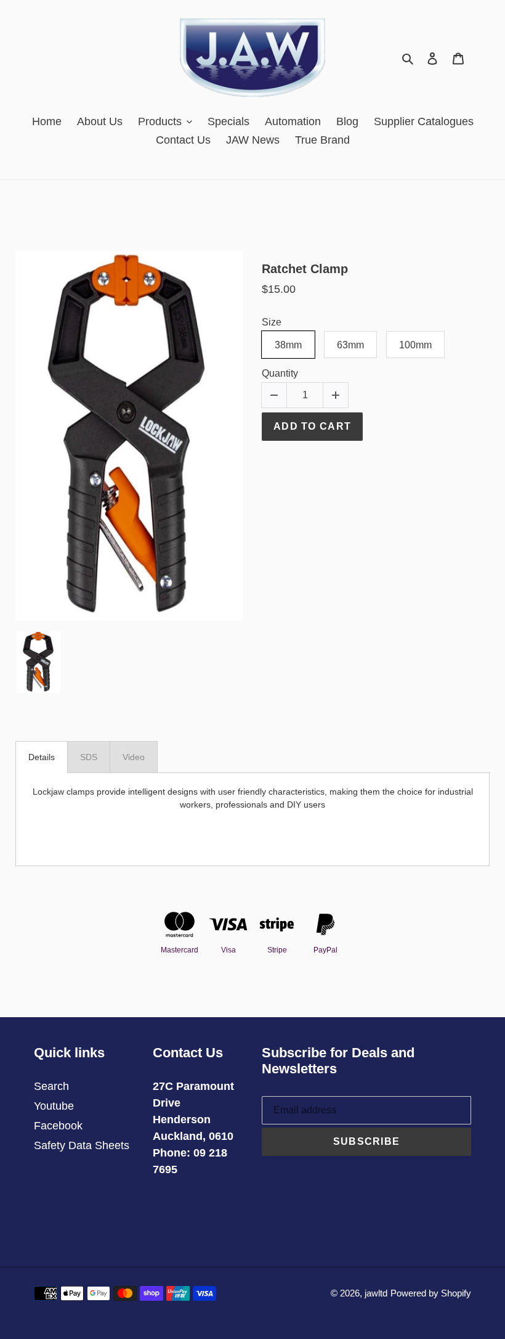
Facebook (58, 1126)
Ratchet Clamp (305, 269)
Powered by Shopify (430, 1293)
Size (271, 322)
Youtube (54, 1106)
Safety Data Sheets (81, 1145)
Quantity (280, 373)
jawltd (376, 1293)
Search (51, 1086)
